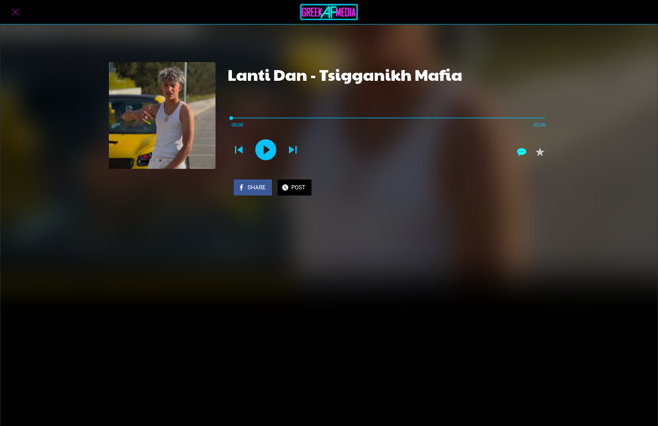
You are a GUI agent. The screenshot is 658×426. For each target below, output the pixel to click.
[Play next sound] (292, 149)
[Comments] (522, 152)
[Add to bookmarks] (540, 152)
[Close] (15, 12)
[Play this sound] (265, 149)
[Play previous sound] (238, 149)
